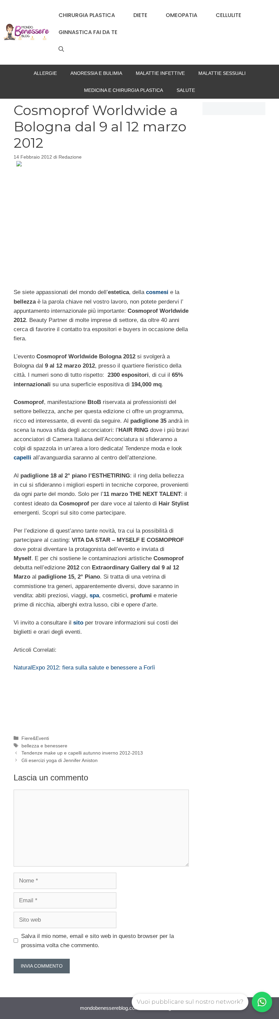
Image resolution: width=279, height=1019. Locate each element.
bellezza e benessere (44, 745)
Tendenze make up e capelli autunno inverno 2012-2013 (82, 753)
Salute (186, 90)
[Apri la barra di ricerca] (61, 49)
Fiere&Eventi (35, 738)
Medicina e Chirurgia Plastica (123, 90)
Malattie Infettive (160, 73)
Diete (140, 15)
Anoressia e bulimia (96, 73)
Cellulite (228, 15)
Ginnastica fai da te (88, 32)
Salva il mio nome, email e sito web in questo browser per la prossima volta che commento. (97, 941)
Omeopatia (181, 15)
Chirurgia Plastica (87, 15)
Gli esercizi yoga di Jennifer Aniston (59, 760)
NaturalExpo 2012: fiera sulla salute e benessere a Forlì (84, 667)
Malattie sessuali (222, 73)
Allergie (45, 73)
